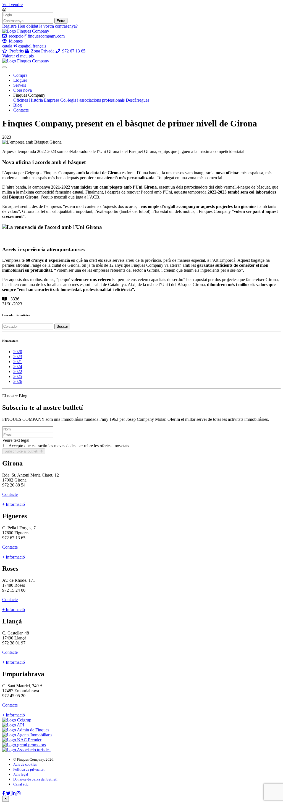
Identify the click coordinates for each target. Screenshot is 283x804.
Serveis (19, 85)
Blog (17, 105)
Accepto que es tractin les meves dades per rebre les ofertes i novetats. (69, 445)
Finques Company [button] (29, 95)
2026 (17, 381)
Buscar (62, 326)
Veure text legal (15, 440)
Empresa (51, 100)
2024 (17, 366)
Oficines (20, 100)
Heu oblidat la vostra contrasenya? (48, 26)
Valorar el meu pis (18, 56)
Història (36, 100)
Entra (61, 21)
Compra (20, 75)
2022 (17, 371)
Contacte (21, 110)
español (25, 46)
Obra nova (22, 90)
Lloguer (20, 80)
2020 (17, 351)
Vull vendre (12, 4)
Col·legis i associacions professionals (92, 100)
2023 (17, 356)
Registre (10, 26)
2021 (17, 361)
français (39, 46)
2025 (17, 376)
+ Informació (13, 504)
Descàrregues (137, 100)
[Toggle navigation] (4, 67)
